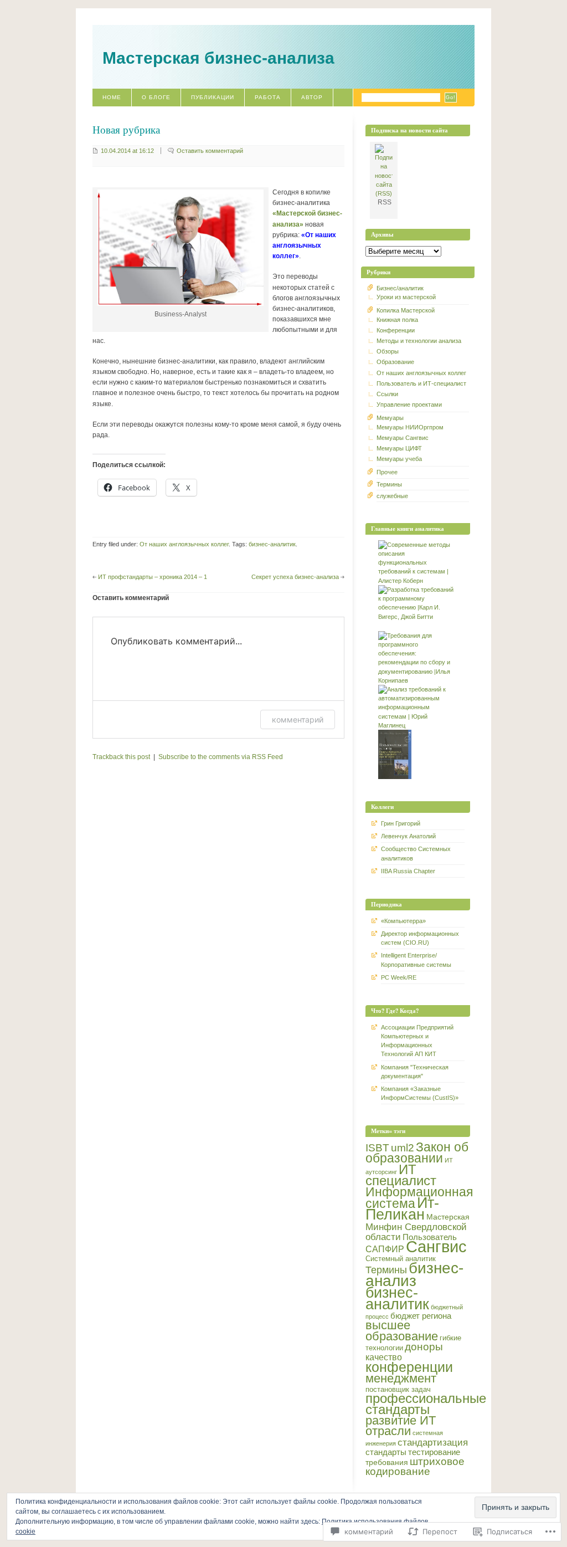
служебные (392, 496)
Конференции (396, 330)
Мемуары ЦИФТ (399, 448)
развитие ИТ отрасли (400, 1425)
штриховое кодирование (415, 1466)
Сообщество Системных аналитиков (416, 853)
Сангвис (436, 1246)
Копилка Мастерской (406, 310)
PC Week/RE (398, 977)
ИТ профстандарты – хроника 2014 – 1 (152, 576)
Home (111, 97)
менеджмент (400, 1378)
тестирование (434, 1452)
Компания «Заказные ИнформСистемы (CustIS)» (419, 1093)
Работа (268, 97)
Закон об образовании (416, 1152)
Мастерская (448, 1216)
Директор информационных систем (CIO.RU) (420, 938)
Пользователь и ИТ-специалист (421, 383)
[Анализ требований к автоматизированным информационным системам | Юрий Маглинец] (417, 725)
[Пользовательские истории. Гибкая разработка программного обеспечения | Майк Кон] (396, 777)
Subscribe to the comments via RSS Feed (220, 757)
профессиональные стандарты (425, 1404)
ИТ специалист (400, 1175)
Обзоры (388, 351)
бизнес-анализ (414, 1274)
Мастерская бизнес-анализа (218, 58)
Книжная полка (397, 319)
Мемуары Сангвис (403, 437)
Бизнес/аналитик (400, 288)
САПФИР (384, 1249)
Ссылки (387, 394)
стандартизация (433, 1442)
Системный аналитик (400, 1258)
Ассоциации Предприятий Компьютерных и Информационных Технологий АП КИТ (417, 1041)
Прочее (387, 472)
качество (383, 1357)
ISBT (377, 1148)
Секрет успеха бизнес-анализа (295, 576)
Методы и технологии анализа (419, 340)
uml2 (402, 1148)
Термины (389, 484)
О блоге (156, 97)
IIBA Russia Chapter (408, 871)
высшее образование (401, 1330)
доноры (424, 1347)
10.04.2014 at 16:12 (127, 150)
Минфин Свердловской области (416, 1231)
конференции (409, 1367)
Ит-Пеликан (402, 1209)
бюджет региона (420, 1315)
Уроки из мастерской (406, 297)
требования (386, 1462)
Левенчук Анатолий (408, 836)
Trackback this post (121, 757)
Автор (312, 97)
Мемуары (390, 417)
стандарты (385, 1452)
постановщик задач (398, 1389)
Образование (395, 361)
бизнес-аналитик (272, 544)
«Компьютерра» (403, 921)
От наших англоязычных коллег (184, 544)
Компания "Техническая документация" (415, 1071)
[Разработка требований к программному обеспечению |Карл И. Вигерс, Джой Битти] (417, 616)
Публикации (212, 97)
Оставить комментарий (210, 150)
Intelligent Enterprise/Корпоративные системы (416, 959)
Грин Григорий (400, 823)
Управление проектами (409, 404)
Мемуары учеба (399, 458)
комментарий (297, 719)
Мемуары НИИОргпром (410, 427)
